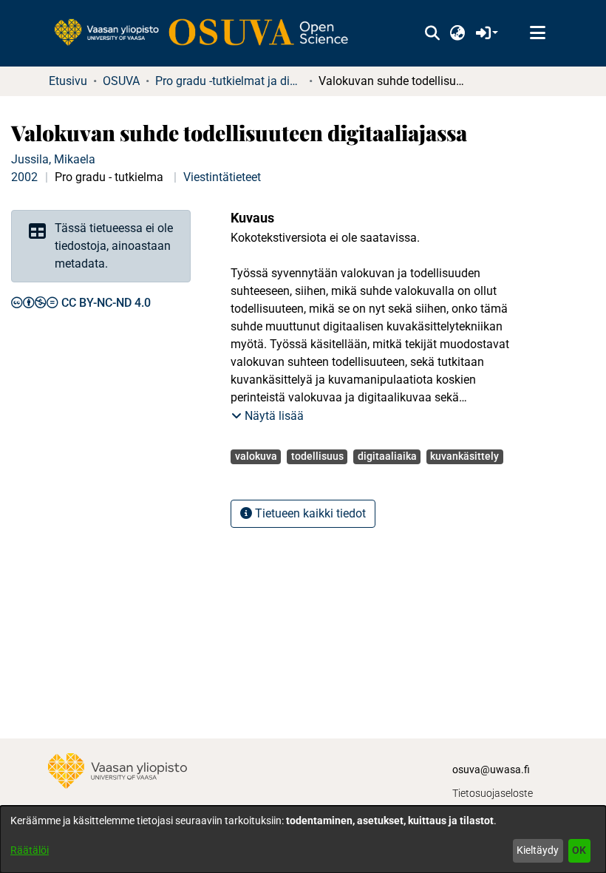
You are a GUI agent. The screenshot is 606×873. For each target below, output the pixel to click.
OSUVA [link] (121, 81)
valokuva (256, 456)
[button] (432, 33)
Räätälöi (29, 850)
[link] (208, 33)
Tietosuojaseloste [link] (492, 793)
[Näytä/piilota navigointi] (537, 33)
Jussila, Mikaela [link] (53, 159)
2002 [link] (24, 177)
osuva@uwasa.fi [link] (491, 769)
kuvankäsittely (464, 456)
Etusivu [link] (68, 81)
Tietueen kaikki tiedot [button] (309, 513)
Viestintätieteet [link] (222, 177)
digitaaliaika (387, 456)
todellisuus (317, 456)
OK (579, 850)
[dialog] (303, 839)
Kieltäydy (538, 850)
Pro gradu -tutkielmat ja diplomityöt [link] (229, 81)
